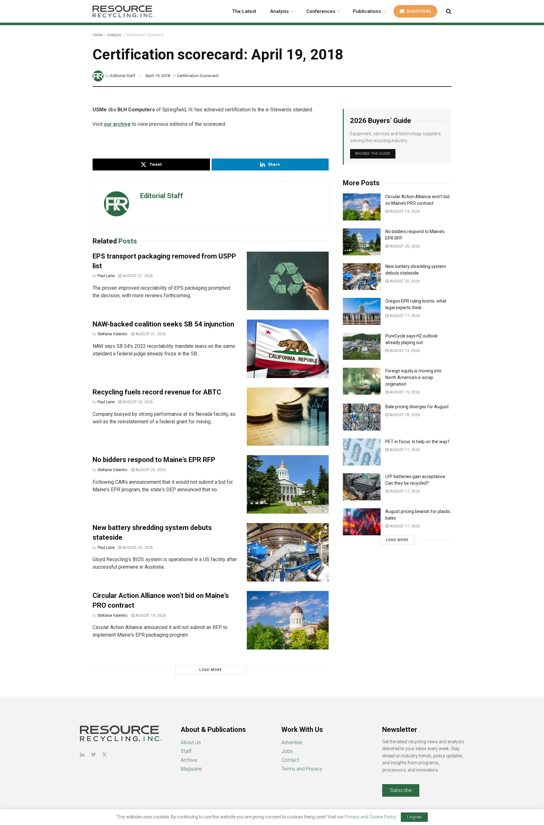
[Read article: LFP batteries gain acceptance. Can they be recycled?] (362, 486)
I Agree (414, 817)
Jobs (287, 751)
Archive (189, 760)
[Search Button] (448, 11)
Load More (210, 670)
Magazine (191, 769)
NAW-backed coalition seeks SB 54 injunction (163, 324)
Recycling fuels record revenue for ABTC (157, 392)
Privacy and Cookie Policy (370, 816)
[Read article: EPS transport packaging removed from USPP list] (288, 281)
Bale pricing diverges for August (417, 406)
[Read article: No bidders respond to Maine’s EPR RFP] (288, 484)
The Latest (244, 11)
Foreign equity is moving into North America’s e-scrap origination (413, 377)
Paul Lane (106, 276)
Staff (186, 751)
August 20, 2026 (137, 402)
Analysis (279, 11)
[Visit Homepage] (123, 11)
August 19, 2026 (150, 615)
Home (97, 35)
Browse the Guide (372, 154)
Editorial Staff (122, 75)
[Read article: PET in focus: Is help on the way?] (362, 451)
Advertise (291, 742)
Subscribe (418, 11)
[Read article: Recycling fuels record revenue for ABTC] (288, 416)
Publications (367, 11)
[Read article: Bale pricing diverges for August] (362, 417)
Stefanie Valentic (113, 334)
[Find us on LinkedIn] (82, 754)
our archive (117, 124)
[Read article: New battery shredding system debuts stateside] (288, 552)
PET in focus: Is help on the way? (417, 441)
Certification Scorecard (145, 35)
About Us (191, 742)
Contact (290, 760)
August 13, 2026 (404, 350)
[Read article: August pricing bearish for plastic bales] (362, 521)
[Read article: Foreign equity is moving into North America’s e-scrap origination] (362, 381)
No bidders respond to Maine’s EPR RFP (154, 460)
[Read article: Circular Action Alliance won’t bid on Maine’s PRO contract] (288, 620)
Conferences (320, 11)
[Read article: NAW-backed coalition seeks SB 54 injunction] (288, 349)
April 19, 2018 (157, 75)
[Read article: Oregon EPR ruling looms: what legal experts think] (362, 311)
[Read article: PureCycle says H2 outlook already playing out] (362, 346)
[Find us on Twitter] (104, 754)
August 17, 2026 (404, 316)
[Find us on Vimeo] (93, 754)
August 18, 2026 (404, 415)
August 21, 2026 (137, 276)
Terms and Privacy (301, 769)
